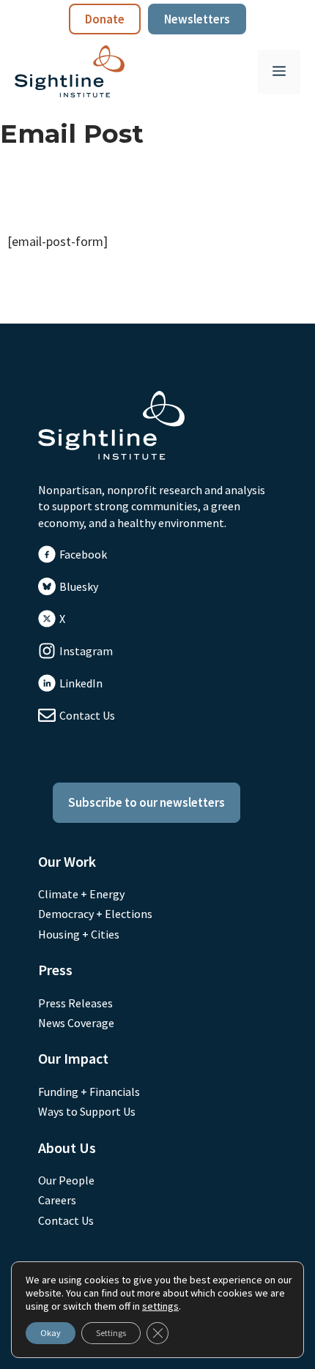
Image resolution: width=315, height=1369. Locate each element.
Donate (105, 19)
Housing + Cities (78, 934)
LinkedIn (81, 683)
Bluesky (78, 586)
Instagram (86, 651)
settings (160, 1306)
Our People (66, 1180)
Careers (57, 1200)
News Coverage (76, 1022)
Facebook (83, 554)
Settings (111, 1332)
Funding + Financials (89, 1091)
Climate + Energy (81, 894)
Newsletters (197, 19)
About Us (67, 1147)
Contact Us (87, 715)
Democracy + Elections (95, 913)
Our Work (67, 861)
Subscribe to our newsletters (146, 802)
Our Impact (73, 1058)
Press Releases (75, 1003)
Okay (50, 1332)
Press (55, 969)
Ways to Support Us (87, 1111)
